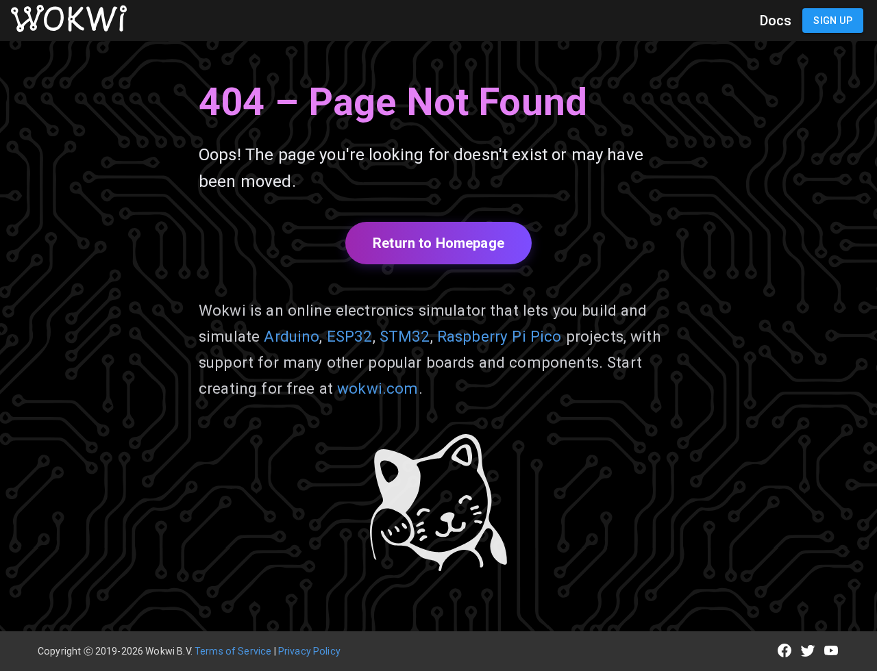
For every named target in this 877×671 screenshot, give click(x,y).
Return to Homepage (438, 243)
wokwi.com (377, 388)
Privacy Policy (309, 651)
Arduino (291, 336)
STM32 (405, 336)
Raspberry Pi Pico (499, 336)
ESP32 (350, 336)
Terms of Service (233, 651)
